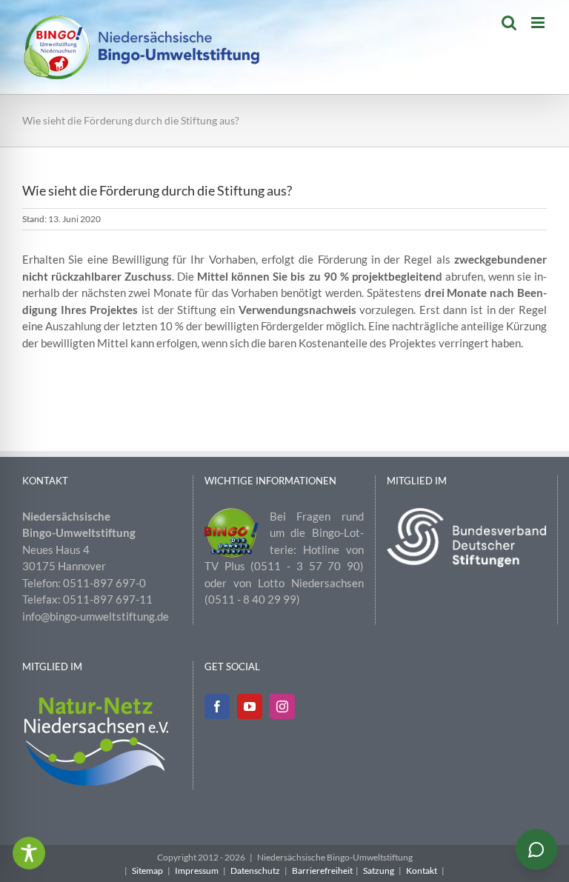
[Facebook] (217, 706)
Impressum (197, 870)
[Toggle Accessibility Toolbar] (29, 853)
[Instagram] (282, 706)
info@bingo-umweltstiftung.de (95, 616)
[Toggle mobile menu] (539, 22)
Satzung (378, 870)
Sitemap (147, 870)
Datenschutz (255, 870)
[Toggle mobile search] (509, 22)
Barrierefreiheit (322, 870)
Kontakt (421, 870)
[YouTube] (249, 706)
